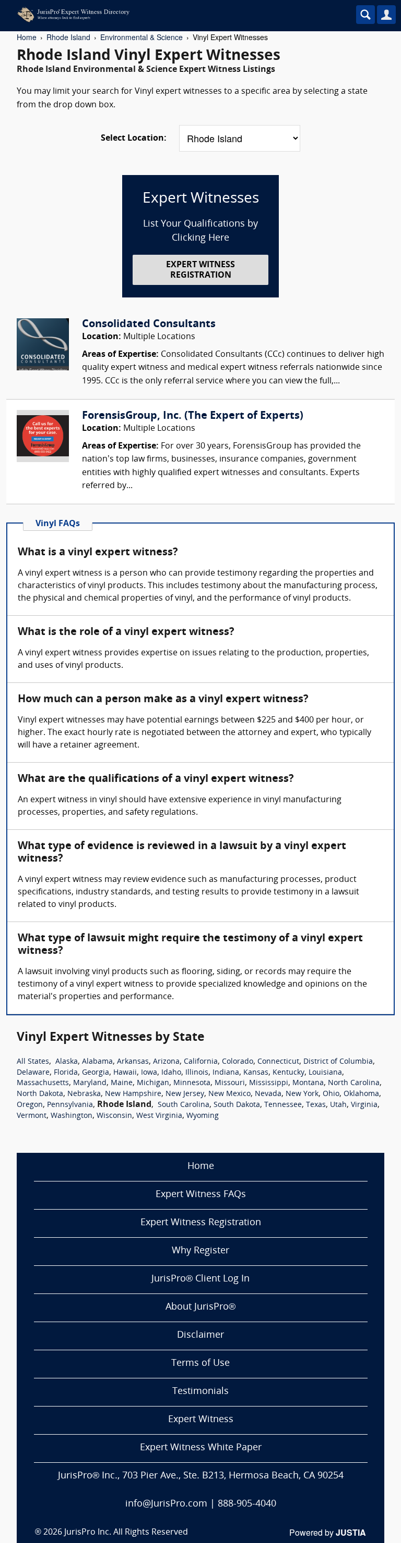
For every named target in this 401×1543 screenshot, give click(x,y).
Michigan (153, 1083)
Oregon (30, 1105)
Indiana (226, 1073)
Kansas (255, 1073)
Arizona (166, 1062)
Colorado (237, 1062)
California (201, 1062)
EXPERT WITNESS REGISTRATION (200, 270)
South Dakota (237, 1105)
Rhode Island (68, 37)
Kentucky (288, 1073)
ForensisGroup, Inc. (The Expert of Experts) (192, 416)
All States (33, 1062)
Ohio (331, 1094)
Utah (338, 1105)
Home (27, 37)
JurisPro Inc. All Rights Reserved (126, 1532)
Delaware (33, 1073)
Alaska (66, 1062)
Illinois (196, 1073)
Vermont (31, 1116)
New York (302, 1094)
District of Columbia (338, 1062)
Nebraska (84, 1094)
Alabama (97, 1062)
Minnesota (191, 1083)
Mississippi (268, 1083)
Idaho (171, 1073)
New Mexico (229, 1094)
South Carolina (183, 1105)
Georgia (95, 1073)
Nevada (268, 1094)
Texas (316, 1105)
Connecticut (278, 1062)
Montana (308, 1083)
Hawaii (125, 1073)
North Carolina (354, 1083)
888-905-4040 (247, 1504)
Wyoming (202, 1116)
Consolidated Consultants (149, 324)
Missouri (230, 1083)
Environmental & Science (141, 37)
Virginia (364, 1105)
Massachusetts (43, 1083)
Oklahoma (361, 1094)
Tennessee (283, 1105)
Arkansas (133, 1062)
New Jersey (185, 1094)
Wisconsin (114, 1116)
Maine (122, 1083)
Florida (66, 1073)
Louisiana (325, 1073)
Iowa (149, 1073)
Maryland (90, 1083)
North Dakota (40, 1094)
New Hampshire (133, 1094)
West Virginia (159, 1116)
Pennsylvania (70, 1105)
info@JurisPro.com (166, 1504)
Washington (71, 1116)
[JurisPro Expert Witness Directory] (170, 14)
